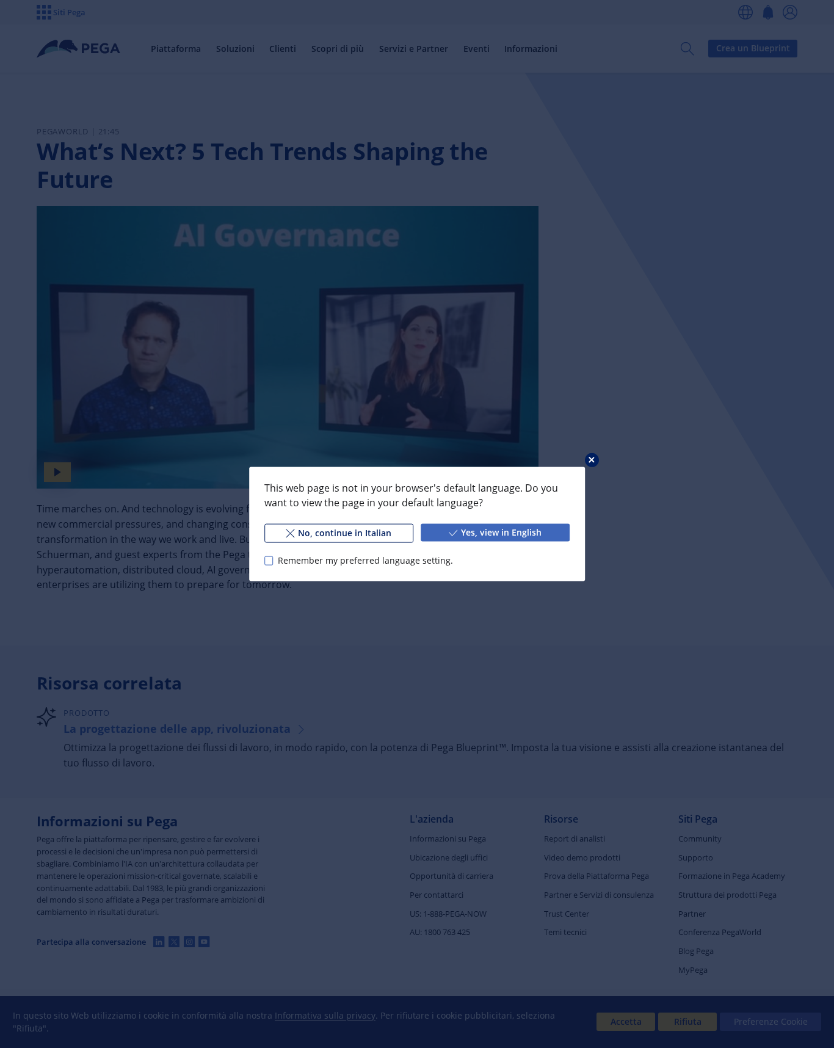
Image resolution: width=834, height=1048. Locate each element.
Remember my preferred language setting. (365, 560)
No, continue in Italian (344, 533)
